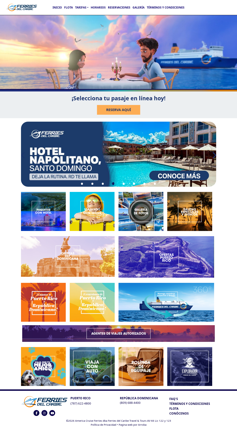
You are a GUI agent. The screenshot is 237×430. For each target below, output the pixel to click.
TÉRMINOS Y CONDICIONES (189, 404)
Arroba (142, 424)
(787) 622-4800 (80, 403)
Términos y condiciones (165, 7)
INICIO (57, 7)
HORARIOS (98, 7)
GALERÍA (139, 7)
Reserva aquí (118, 109)
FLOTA (68, 7)
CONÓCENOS (179, 413)
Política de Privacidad (103, 424)
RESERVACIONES (119, 7)
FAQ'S (173, 399)
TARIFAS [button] (80, 7)
